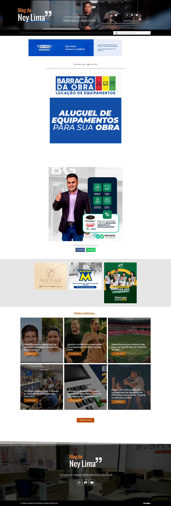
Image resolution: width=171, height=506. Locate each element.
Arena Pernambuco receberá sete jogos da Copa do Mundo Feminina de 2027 (128, 347)
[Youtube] (137, 15)
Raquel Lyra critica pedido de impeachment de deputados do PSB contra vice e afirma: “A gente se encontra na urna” (128, 393)
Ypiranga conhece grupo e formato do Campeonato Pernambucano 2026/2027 (41, 394)
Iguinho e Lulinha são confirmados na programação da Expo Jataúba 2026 (85, 347)
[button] (80, 250)
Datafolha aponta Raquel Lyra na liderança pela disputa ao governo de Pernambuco (41, 347)
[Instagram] (127, 15)
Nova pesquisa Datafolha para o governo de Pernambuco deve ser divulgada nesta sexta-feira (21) (84, 394)
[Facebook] (132, 15)
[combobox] (132, 33)
